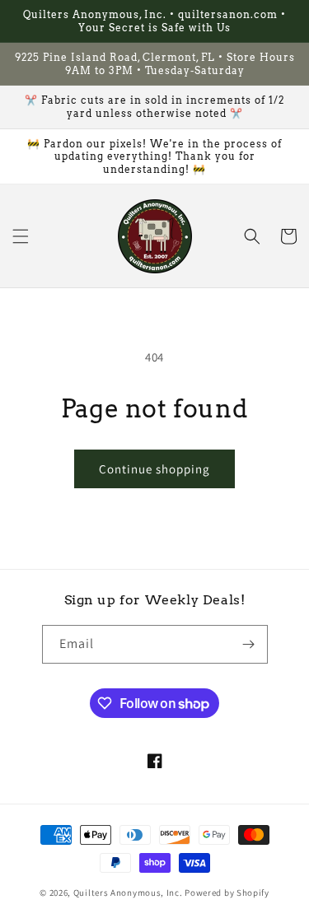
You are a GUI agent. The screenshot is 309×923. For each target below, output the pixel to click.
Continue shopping (154, 469)
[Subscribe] (249, 644)
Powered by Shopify (227, 892)
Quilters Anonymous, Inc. (128, 892)
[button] (20, 236)
